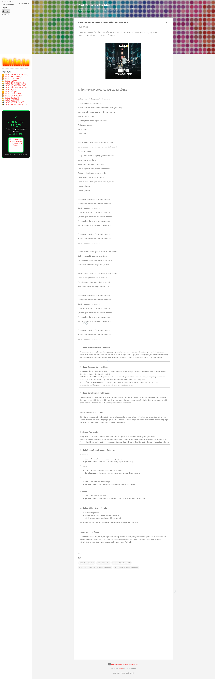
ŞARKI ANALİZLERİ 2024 (121, 563)
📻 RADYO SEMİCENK (10, 98)
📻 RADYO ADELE (9, 89)
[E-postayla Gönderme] (79, 558)
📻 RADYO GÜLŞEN (9, 92)
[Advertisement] (123, 638)
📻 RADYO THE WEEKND (12, 94)
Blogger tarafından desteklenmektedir (125, 664)
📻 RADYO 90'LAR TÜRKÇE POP (14, 104)
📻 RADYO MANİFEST (10, 100)
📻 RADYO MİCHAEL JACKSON (14, 87)
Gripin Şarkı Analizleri (86, 563)
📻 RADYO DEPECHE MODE (13, 102)
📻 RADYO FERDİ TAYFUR (12, 79)
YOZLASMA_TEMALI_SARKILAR (126, 567)
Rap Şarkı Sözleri (103, 563)
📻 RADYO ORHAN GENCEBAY (14, 85)
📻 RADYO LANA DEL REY (12, 96)
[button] (167, 23)
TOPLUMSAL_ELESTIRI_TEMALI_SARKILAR (95, 567)
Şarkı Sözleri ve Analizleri (94, 5)
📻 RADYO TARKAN (9, 81)
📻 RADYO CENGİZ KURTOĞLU (14, 83)
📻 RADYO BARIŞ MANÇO (12, 77)
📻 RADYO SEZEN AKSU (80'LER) (15, 75)
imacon (121, 668)
